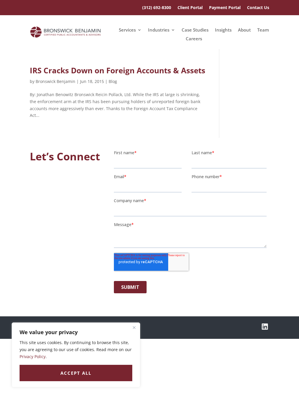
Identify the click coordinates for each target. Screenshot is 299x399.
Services (127, 30)
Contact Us (258, 8)
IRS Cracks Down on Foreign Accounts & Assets (117, 70)
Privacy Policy (33, 356)
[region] (76, 354)
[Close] (134, 327)
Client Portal (190, 8)
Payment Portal (225, 8)
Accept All (75, 373)
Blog (113, 81)
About (244, 30)
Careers (194, 39)
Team (263, 30)
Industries (158, 30)
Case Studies (195, 30)
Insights (223, 30)
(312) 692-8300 (156, 8)
